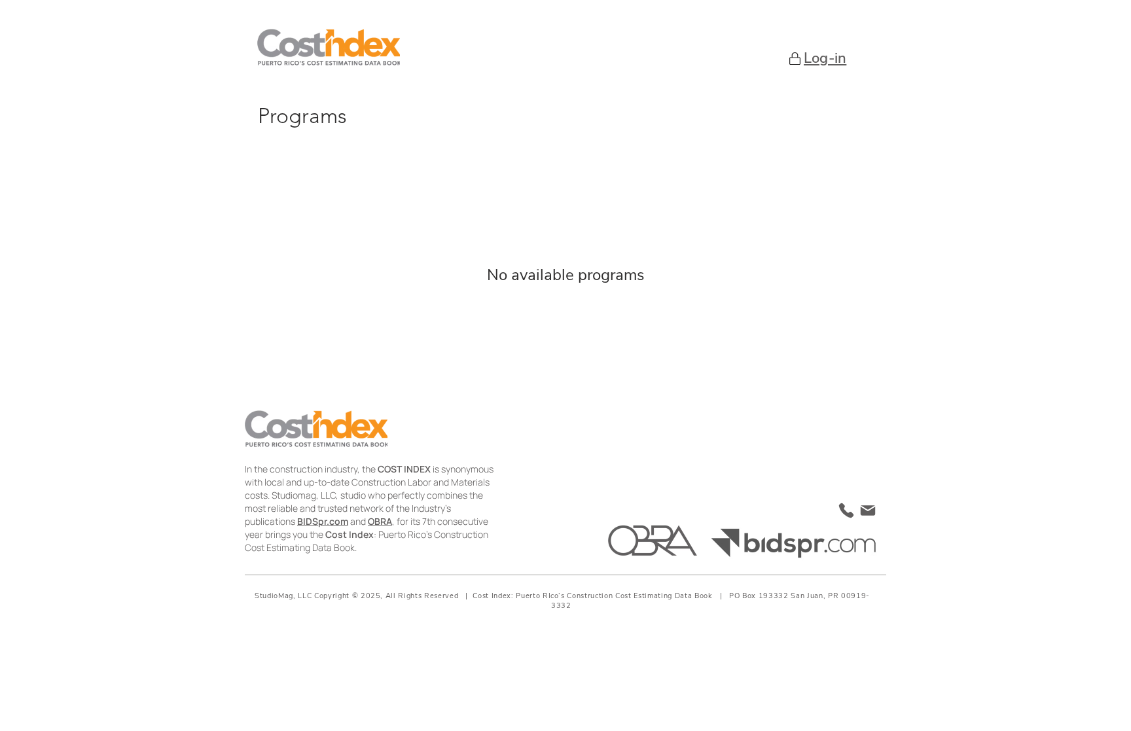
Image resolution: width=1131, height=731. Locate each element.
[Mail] (867, 510)
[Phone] (846, 510)
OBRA (380, 521)
